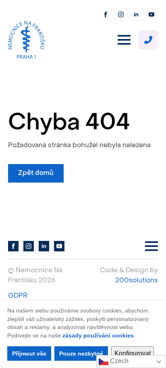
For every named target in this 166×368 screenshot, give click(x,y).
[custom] (148, 39)
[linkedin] (136, 14)
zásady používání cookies (98, 335)
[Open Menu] (124, 39)
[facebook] (105, 14)
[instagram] (120, 14)
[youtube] (151, 14)
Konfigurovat (132, 353)
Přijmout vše (29, 353)
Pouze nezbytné (81, 353)
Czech (118, 361)
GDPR (17, 296)
